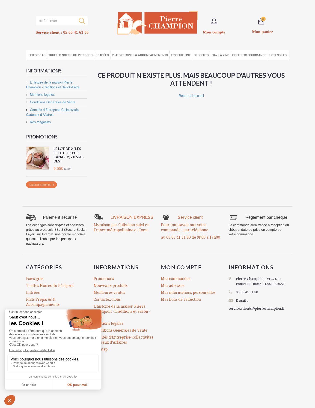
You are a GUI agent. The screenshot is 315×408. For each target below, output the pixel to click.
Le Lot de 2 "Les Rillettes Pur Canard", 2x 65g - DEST (69, 155)
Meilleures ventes (109, 292)
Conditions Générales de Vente (52, 102)
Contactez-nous (107, 299)
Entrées (33, 292)
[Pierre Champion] (157, 23)
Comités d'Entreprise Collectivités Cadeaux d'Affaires (52, 112)
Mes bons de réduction (181, 299)
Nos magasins (40, 122)
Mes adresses (172, 285)
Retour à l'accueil (191, 95)
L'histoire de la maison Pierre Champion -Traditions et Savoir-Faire (53, 84)
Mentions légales (42, 94)
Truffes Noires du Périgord (50, 285)
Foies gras (34, 278)
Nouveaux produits (111, 285)
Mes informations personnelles (188, 292)
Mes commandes (175, 278)
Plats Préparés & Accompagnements (42, 302)
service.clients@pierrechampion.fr (257, 308)
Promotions (42, 136)
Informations (44, 70)
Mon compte (181, 267)
